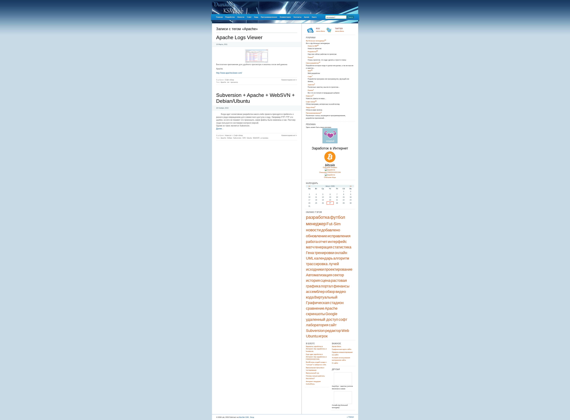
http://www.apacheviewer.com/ (229, 73)
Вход (252, 417)
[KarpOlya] (343, 384)
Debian (229, 138)
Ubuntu (249, 138)
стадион (337, 303)
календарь (323, 258)
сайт (333, 325)
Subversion (237, 138)
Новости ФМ (313, 46)
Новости (228, 135)
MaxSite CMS (244, 417)
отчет (322, 242)
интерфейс (337, 242)
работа (312, 242)
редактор (333, 330)
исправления (338, 236)
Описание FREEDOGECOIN (330, 172)
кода (310, 297)
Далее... (220, 129)
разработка (318, 217)
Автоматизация (319, 275)
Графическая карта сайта (341, 349)
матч (310, 247)
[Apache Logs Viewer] (256, 62)
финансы (341, 286)
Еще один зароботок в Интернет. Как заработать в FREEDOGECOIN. (316, 356)
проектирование (338, 269)
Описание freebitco (330, 167)
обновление (316, 236)
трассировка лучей (322, 264)
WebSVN (256, 138)
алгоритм (341, 258)
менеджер (316, 223)
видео (340, 291)
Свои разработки (313, 63)
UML (310, 258)
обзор (330, 291)
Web (310, 71)
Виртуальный (325, 297)
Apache (223, 82)
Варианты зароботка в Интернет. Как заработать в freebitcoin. (316, 349)
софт (343, 319)
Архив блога (336, 346)
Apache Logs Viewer (239, 37)
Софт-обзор (229, 80)
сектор (338, 275)
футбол (337, 217)
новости (313, 230)
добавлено (330, 230)
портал (327, 286)
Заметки (311, 85)
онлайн (341, 253)
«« (309, 186)
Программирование (314, 113)
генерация (323, 247)
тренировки (324, 253)
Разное (311, 90)
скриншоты (315, 314)
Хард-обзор (310, 107)
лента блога (320, 30)
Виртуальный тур (312, 373)
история (313, 280)
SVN (244, 138)
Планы (311, 57)
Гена (310, 253)
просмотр (234, 82)
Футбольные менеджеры (316, 41)
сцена (325, 280)
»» (351, 186)
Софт (310, 76)
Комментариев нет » (289, 80)
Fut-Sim (333, 224)
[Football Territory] (343, 403)
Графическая (317, 303)
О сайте (335, 363)
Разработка (313, 51)
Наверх (351, 417)
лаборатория (317, 325)
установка (264, 138)
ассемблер (315, 291)
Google (331, 314)
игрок (323, 336)
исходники (315, 269)
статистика (342, 247)
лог (228, 82)
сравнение (315, 308)
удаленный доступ (322, 319)
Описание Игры (330, 177)
